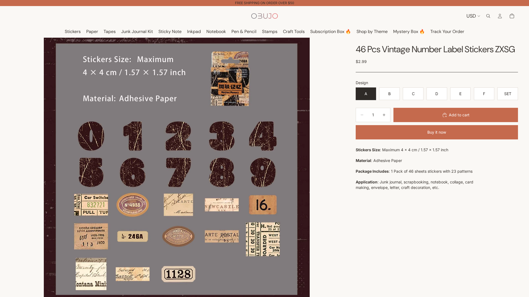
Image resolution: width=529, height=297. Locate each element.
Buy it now (436, 132)
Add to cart (459, 114)
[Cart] (512, 16)
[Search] (488, 16)
